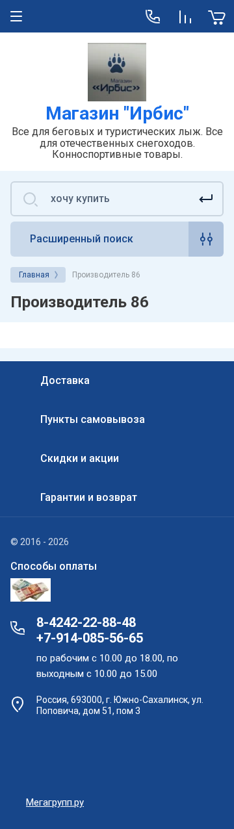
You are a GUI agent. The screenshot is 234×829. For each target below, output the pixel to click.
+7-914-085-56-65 (89, 638)
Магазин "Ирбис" (117, 113)
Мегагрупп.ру (55, 802)
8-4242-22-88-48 (86, 622)
